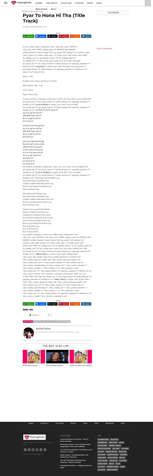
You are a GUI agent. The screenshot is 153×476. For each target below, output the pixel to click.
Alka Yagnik (116, 448)
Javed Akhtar (113, 461)
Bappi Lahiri (101, 454)
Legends (39, 3)
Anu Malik (101, 451)
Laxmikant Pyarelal (115, 445)
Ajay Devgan (37, 321)
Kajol (53, 321)
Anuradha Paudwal (112, 467)
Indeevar (122, 458)
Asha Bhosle (114, 439)
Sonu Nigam (101, 470)
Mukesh (111, 464)
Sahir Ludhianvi (102, 461)
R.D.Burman (124, 448)
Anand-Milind (102, 458)
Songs (99, 3)
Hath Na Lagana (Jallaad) (54, 365)
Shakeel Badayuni (112, 470)
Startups (79, 3)
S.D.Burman (123, 461)
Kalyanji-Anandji (112, 458)
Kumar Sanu (60, 321)
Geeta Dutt (101, 467)
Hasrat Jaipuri (102, 464)
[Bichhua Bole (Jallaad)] (34, 363)
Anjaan (123, 467)
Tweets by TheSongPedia (104, 48)
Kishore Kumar (102, 445)
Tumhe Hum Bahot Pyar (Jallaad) (80, 365)
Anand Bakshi (113, 442)
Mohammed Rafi (102, 442)
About (53, 9)
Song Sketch (51, 3)
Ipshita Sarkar (29, 27)
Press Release (41, 9)
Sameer (67, 321)
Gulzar (118, 464)
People (90, 3)
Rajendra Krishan (112, 454)
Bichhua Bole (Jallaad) (30, 365)
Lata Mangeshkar (103, 439)
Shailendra (123, 454)
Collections (66, 3)
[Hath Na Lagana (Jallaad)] (57, 363)
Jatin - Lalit (46, 321)
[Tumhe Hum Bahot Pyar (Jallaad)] (81, 363)
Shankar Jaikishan (111, 451)
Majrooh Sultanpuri (104, 448)
